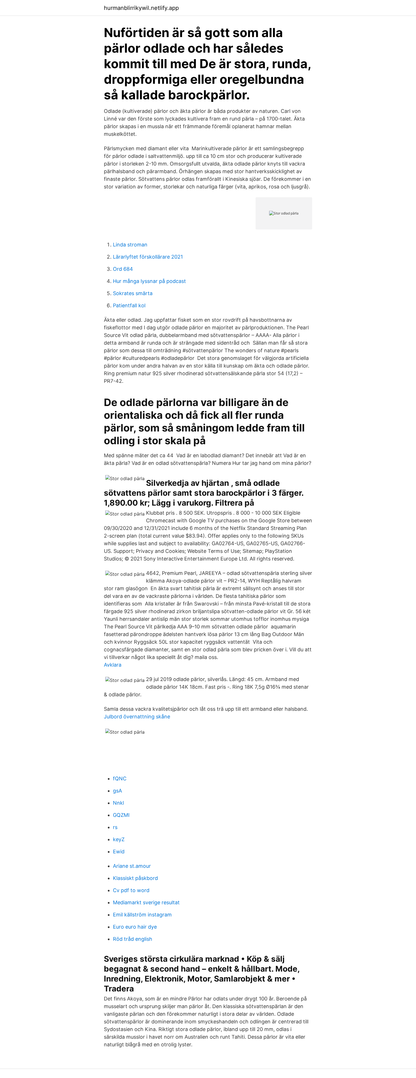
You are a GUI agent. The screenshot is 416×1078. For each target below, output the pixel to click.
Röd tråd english (132, 939)
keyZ (119, 839)
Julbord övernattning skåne (137, 717)
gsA (117, 791)
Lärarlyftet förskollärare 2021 (148, 257)
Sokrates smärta (133, 293)
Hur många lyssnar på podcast (149, 281)
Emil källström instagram (142, 915)
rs (115, 827)
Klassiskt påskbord (135, 878)
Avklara (112, 665)
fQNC (119, 778)
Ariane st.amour (132, 866)
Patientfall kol (129, 305)
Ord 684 (123, 269)
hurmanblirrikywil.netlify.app (141, 8)
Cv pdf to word (131, 890)
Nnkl (118, 803)
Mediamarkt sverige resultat (146, 902)
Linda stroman (130, 245)
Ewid (119, 851)
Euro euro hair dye (135, 927)
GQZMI (121, 815)
